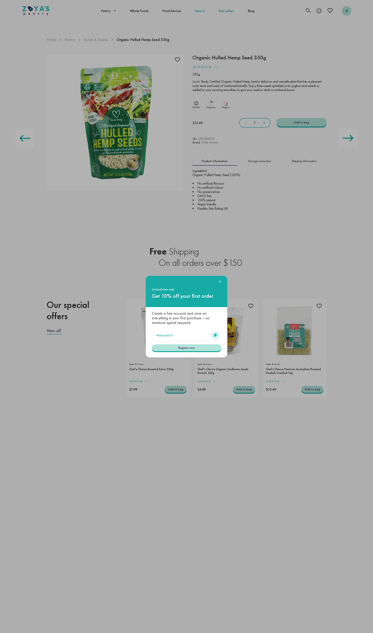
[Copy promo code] (215, 335)
